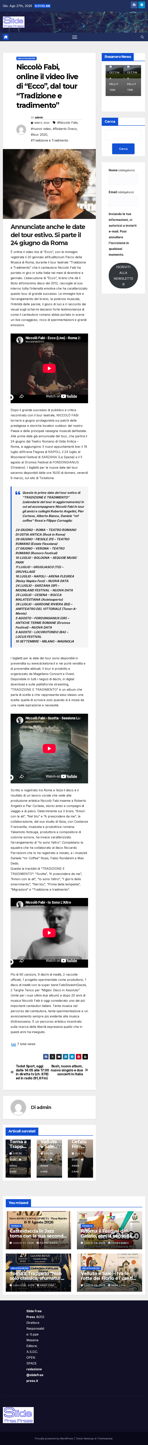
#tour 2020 (39, 134)
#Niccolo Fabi (67, 122)
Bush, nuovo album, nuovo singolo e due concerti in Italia (67, 1070)
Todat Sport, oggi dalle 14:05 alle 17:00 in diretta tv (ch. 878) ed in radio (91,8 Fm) (32, 1072)
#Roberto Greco (65, 129)
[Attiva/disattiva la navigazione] (74, 37)
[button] (142, 37)
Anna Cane (13, 1168)
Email (121, 192)
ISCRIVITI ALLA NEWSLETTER (123, 275)
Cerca (110, 121)
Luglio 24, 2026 (95, 1243)
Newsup (89, 1438)
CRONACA (16, 1226)
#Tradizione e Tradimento (49, 140)
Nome (122, 170)
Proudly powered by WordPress (54, 1438)
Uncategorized (26, 58)
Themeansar (105, 1438)
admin (39, 117)
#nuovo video (41, 129)
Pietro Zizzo (48, 1243)
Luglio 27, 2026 (24, 1243)
